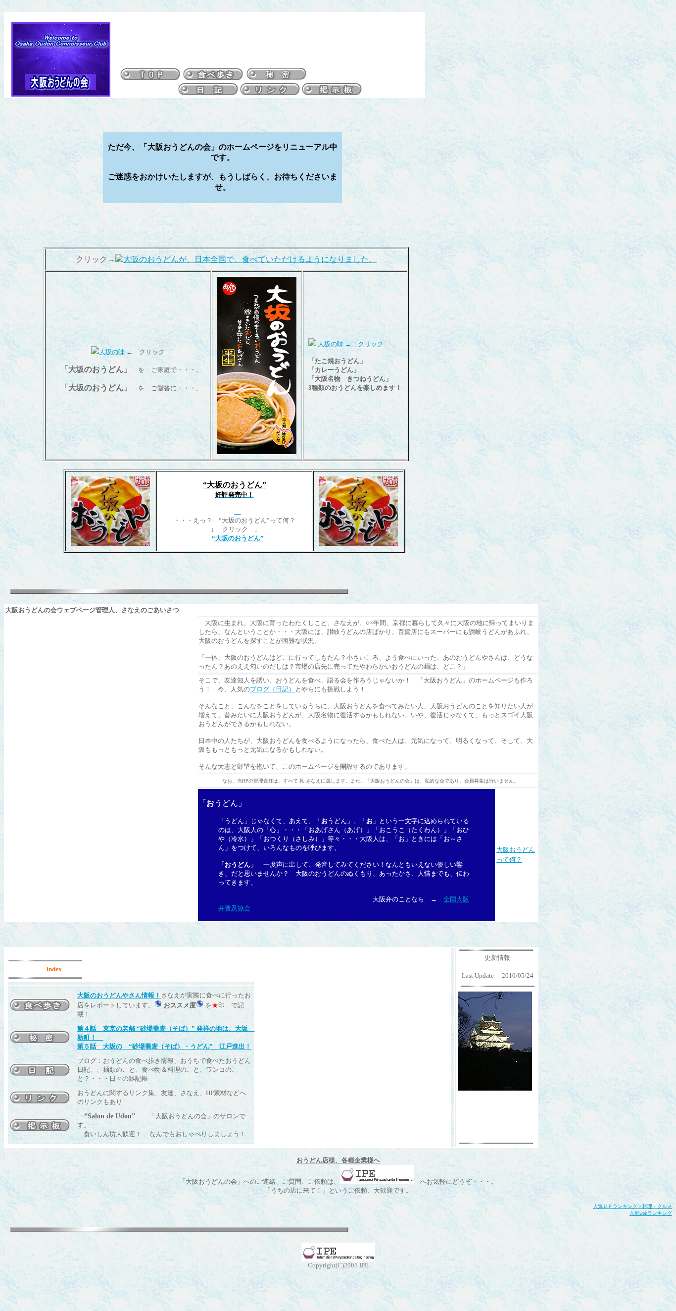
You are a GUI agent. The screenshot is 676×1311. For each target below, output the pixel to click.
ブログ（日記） (272, 689)
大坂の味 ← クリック (351, 344)
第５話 (90, 1046)
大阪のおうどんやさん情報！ (119, 995)
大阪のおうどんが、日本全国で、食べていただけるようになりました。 (250, 259)
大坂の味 (112, 352)
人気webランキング (650, 1213)
